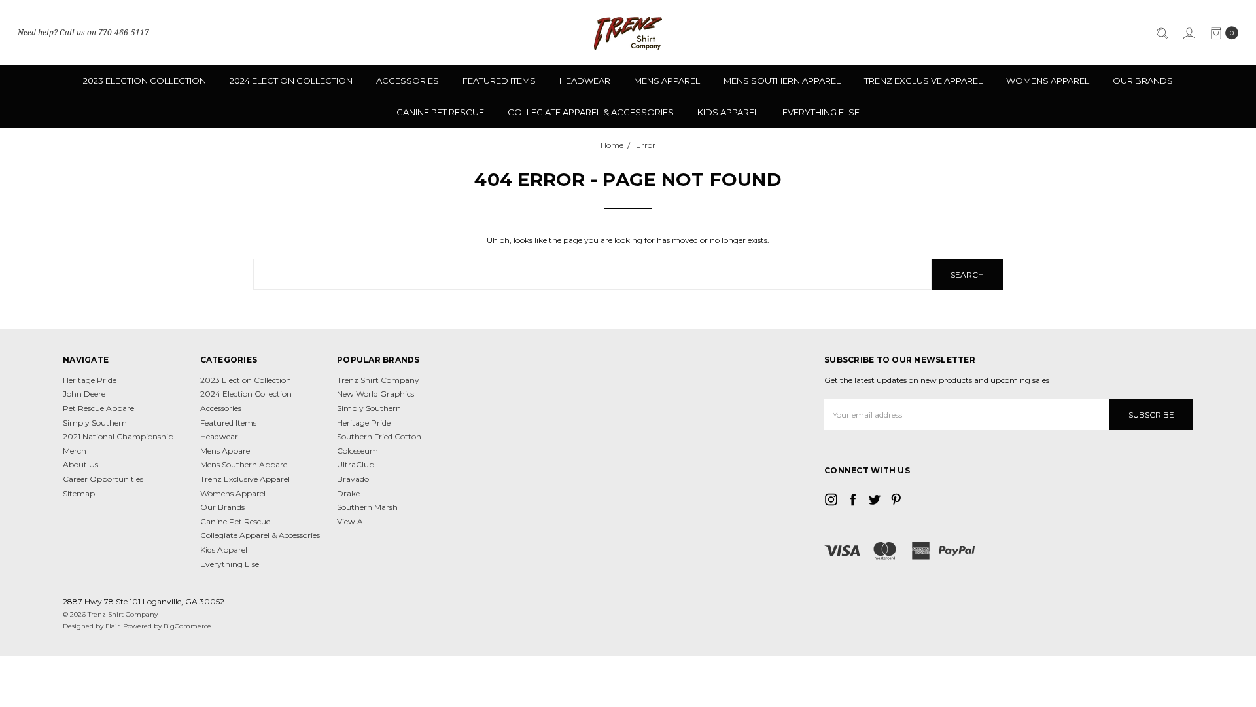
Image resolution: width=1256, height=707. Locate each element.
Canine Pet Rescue (440, 112)
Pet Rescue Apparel (99, 408)
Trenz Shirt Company (378, 380)
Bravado (353, 479)
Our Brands (1143, 80)
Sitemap (79, 493)
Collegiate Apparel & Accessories (591, 112)
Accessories (407, 80)
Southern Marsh (367, 507)
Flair (112, 626)
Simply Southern (95, 422)
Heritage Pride (89, 380)
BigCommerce (187, 626)
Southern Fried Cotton (379, 436)
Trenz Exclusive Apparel (923, 80)
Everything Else (821, 112)
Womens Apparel (1047, 80)
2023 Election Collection (144, 80)
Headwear (584, 80)
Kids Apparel (728, 112)
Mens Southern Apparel (782, 80)
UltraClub (355, 464)
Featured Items (499, 80)
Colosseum (357, 451)
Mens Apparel (667, 80)
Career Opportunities (103, 479)
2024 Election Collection (291, 80)
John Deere (84, 394)
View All (352, 521)
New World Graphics (375, 394)
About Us (80, 464)
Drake (348, 493)
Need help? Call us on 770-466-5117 (83, 32)
